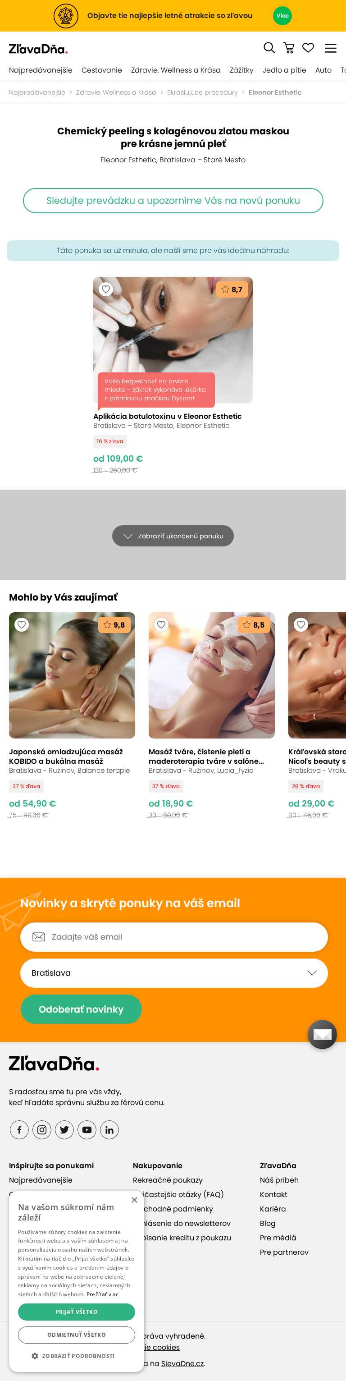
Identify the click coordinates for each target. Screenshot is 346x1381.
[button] (269, 47)
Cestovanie (102, 70)
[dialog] (76, 1281)
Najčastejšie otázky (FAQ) (178, 1194)
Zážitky (242, 70)
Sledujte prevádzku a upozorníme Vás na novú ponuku (173, 200)
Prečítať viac (102, 1294)
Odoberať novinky (81, 1009)
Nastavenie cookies (145, 1347)
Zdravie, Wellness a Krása (176, 70)
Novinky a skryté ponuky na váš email (130, 903)
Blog (268, 1223)
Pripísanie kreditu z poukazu (182, 1238)
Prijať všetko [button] (76, 1312)
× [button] (134, 1200)
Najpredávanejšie (41, 70)
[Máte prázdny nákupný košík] (288, 47)
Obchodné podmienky (173, 1209)
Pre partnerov (284, 1252)
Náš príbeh (279, 1180)
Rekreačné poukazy (168, 1180)
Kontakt (273, 1194)
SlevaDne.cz (182, 1363)
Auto (323, 70)
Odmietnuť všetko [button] (76, 1335)
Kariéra (273, 1209)
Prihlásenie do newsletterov (182, 1223)
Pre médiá (278, 1238)
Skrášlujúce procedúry (202, 92)
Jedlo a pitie (284, 70)
